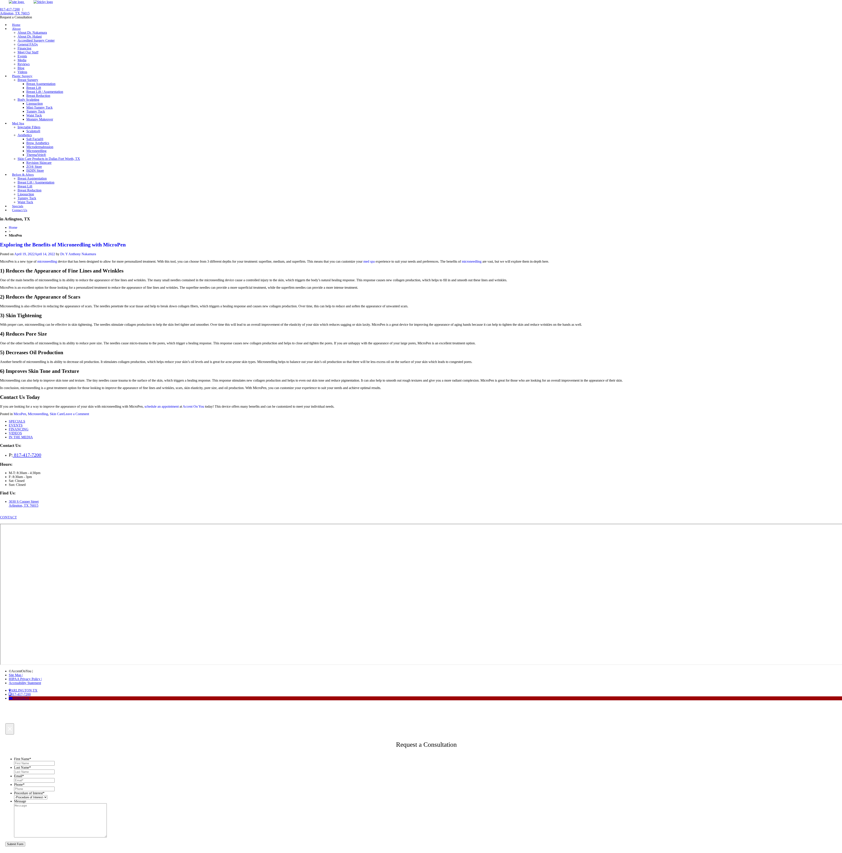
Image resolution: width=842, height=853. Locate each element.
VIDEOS (15, 433)
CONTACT (8, 517)
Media (22, 60)
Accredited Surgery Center (36, 40)
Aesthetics (25, 135)
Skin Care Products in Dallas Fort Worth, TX (49, 159)
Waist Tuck (34, 115)
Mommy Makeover (39, 119)
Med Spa (18, 123)
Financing (24, 48)
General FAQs (28, 44)
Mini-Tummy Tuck (39, 107)
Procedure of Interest (29, 793)
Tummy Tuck (35, 111)
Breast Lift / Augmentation (44, 92)
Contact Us (19, 210)
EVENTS (16, 425)
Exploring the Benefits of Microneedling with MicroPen (63, 245)
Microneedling (36, 151)
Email (19, 776)
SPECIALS (17, 421)
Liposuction (34, 103)
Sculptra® (33, 131)
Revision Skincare (39, 163)
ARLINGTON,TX (24, 690)
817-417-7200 (10, 9)
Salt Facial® (34, 139)
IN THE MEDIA (21, 437)
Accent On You (193, 406)
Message (20, 801)
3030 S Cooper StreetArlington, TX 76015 (24, 503)
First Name (22, 759)
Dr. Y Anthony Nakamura (78, 254)
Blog (21, 68)
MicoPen (20, 414)
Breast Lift (33, 88)
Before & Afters (23, 174)
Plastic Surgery (22, 76)
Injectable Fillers (29, 127)
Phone (19, 784)
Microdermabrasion (39, 147)
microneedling (472, 261)
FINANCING (19, 429)
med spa (369, 261)
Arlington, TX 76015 (15, 13)
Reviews (24, 64)
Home (13, 227)
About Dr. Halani (30, 36)
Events (22, 56)
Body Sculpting (28, 99)
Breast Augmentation (40, 84)
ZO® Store (34, 166)
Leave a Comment (76, 414)
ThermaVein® (36, 155)
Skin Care (57, 414)
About (16, 28)
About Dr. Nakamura (32, 32)
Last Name (22, 767)
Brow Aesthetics (37, 143)
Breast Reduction (38, 95)
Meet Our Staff (28, 52)
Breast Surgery (28, 80)
